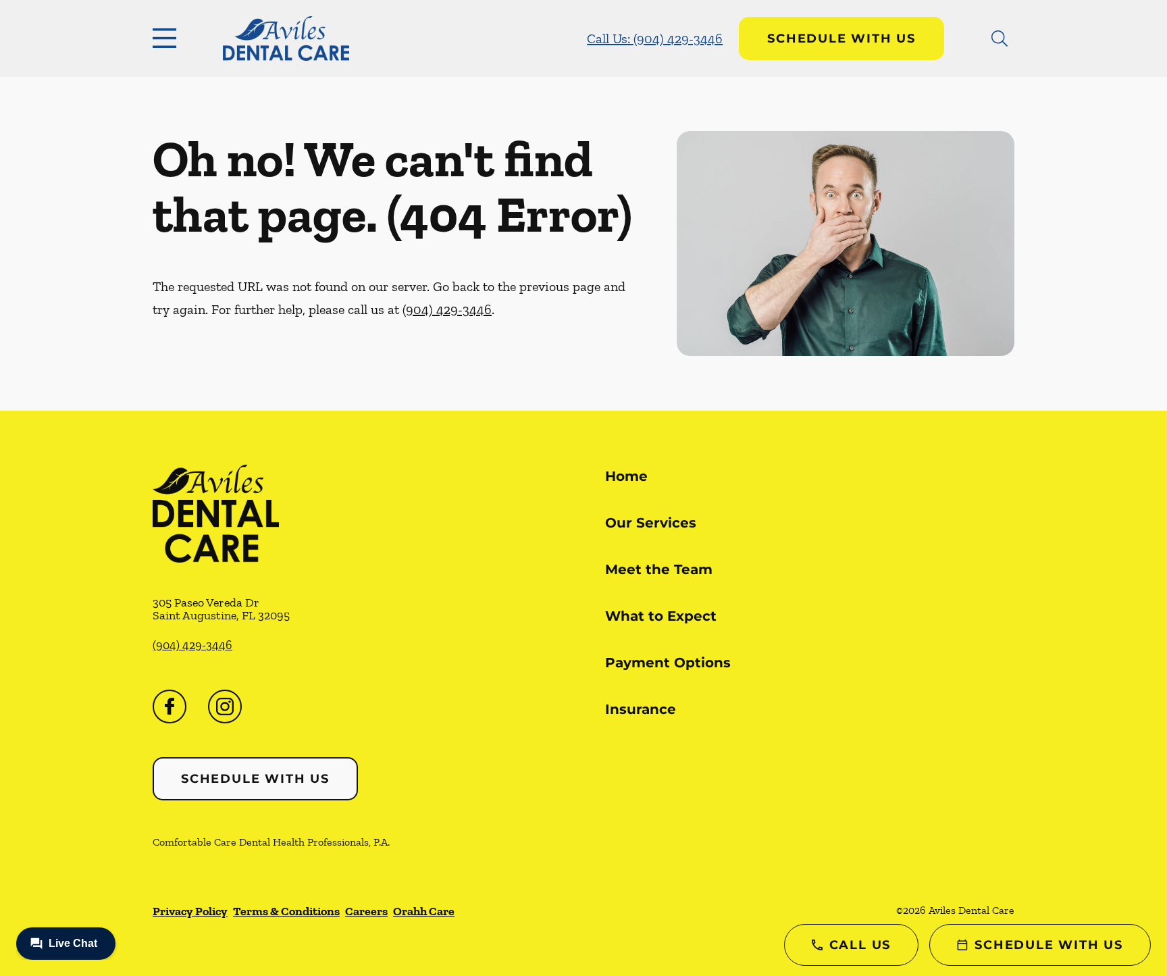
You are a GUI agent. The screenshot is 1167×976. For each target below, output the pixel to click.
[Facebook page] (169, 706)
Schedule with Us (841, 38)
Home (626, 476)
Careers (366, 911)
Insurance (640, 709)
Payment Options (668, 662)
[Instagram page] (225, 706)
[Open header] (167, 38)
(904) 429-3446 (447, 309)
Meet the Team (658, 569)
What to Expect (661, 616)
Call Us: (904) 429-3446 (655, 38)
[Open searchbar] (999, 38)
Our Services (650, 523)
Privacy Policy (190, 911)
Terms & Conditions (286, 911)
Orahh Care (424, 911)
